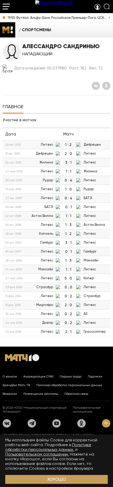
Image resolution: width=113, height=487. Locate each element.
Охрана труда (70, 376)
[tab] (13, 107)
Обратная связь (76, 394)
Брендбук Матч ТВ (16, 385)
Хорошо (56, 479)
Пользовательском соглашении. (37, 454)
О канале (10, 376)
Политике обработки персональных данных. (48, 447)
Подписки (95, 376)
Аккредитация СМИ (38, 376)
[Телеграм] (32, 423)
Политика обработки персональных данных (69, 385)
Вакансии (10, 394)
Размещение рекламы (40, 394)
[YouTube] (56, 423)
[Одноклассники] (106, 86)
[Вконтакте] (96, 86)
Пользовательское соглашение (87, 409)
